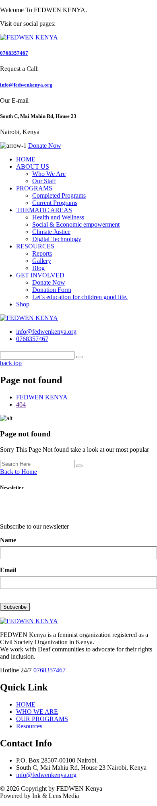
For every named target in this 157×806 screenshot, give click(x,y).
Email (8, 569)
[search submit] (79, 466)
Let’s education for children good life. (80, 296)
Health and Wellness (58, 217)
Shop (22, 304)
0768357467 (14, 53)
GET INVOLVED (40, 275)
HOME (25, 159)
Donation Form (51, 289)
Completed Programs (59, 195)
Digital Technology (56, 239)
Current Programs (54, 202)
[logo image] (29, 317)
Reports (42, 253)
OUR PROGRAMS (42, 718)
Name (8, 540)
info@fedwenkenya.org (26, 85)
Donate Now (48, 282)
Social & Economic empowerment (76, 224)
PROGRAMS (34, 188)
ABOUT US (32, 166)
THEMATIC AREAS (44, 210)
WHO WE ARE (37, 711)
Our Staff (44, 181)
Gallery (41, 260)
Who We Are (49, 173)
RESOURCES (35, 246)
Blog (38, 268)
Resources (29, 726)
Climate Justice (51, 231)
